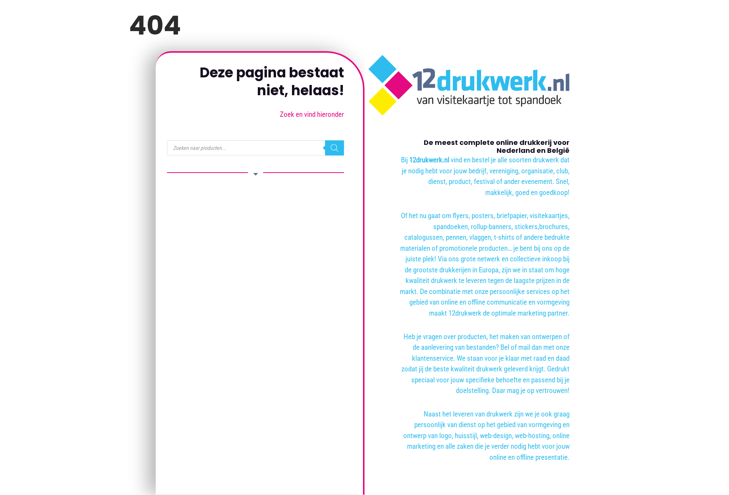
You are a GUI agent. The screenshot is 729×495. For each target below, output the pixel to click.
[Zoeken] (334, 148)
